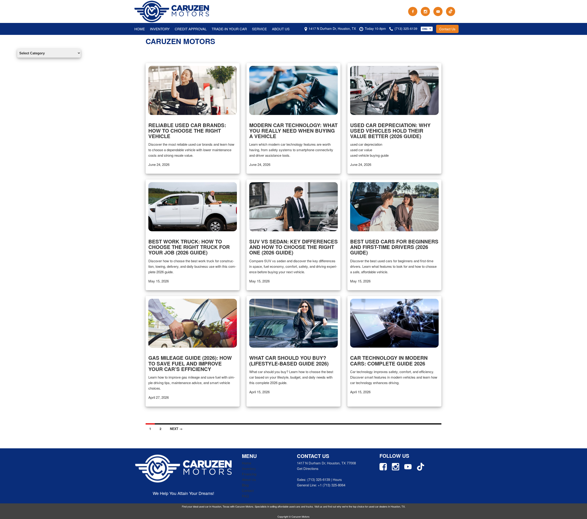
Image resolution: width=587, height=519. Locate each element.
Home (139, 28)
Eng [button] (425, 29)
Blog (245, 485)
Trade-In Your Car (229, 28)
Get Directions (307, 468)
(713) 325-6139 (318, 479)
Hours (337, 479)
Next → (176, 428)
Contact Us (447, 29)
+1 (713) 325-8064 (331, 485)
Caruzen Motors (180, 41)
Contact (248, 490)
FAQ (245, 496)
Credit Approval (191, 28)
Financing (249, 474)
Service (259, 28)
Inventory (160, 28)
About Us (281, 28)
